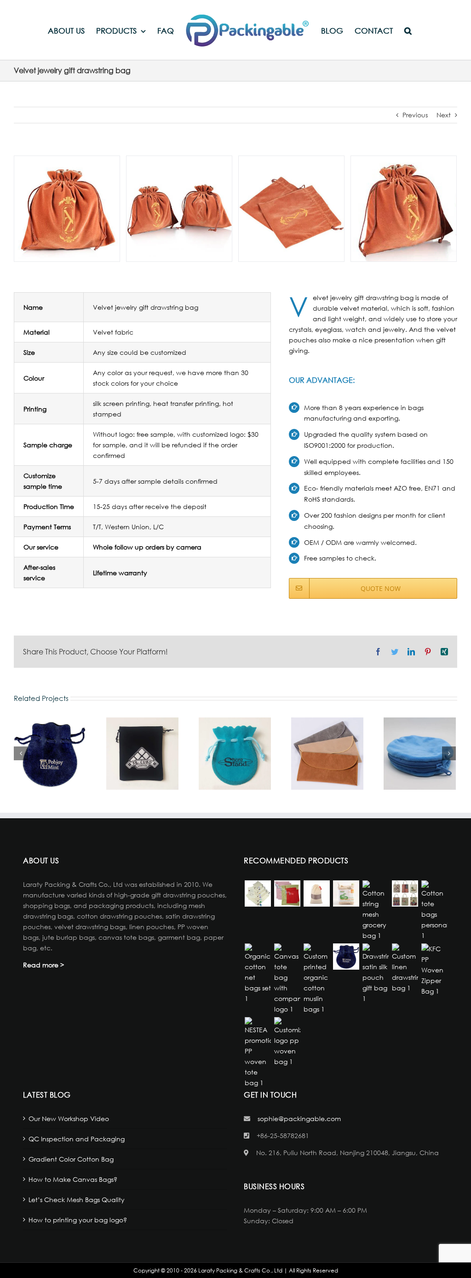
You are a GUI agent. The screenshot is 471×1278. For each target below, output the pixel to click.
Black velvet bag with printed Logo (142, 753)
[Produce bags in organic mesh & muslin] (257, 893)
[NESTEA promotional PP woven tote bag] (257, 1052)
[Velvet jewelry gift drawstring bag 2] (179, 207)
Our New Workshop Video (69, 1118)
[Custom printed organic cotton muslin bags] (316, 979)
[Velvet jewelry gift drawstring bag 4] (403, 207)
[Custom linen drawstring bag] (405, 968)
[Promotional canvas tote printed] (405, 893)
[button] (408, 30)
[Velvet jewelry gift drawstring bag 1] (67, 207)
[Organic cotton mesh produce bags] (346, 893)
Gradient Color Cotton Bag (71, 1159)
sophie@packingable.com (299, 1118)
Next (444, 114)
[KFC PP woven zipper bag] (434, 970)
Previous (415, 114)
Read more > (43, 964)
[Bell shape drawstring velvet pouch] (346, 956)
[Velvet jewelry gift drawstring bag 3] (291, 207)
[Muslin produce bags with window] (316, 893)
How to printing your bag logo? (78, 1219)
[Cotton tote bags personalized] (434, 910)
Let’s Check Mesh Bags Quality (77, 1199)
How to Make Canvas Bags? (73, 1179)
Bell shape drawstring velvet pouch (49, 753)
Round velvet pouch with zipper (419, 753)
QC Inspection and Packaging (77, 1138)
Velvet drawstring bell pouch (234, 753)
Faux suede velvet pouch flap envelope (327, 753)
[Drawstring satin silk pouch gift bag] (375, 973)
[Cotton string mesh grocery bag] (375, 910)
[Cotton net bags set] (257, 973)
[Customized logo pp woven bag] (287, 1042)
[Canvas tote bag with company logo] (287, 979)
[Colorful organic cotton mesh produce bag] (287, 893)
